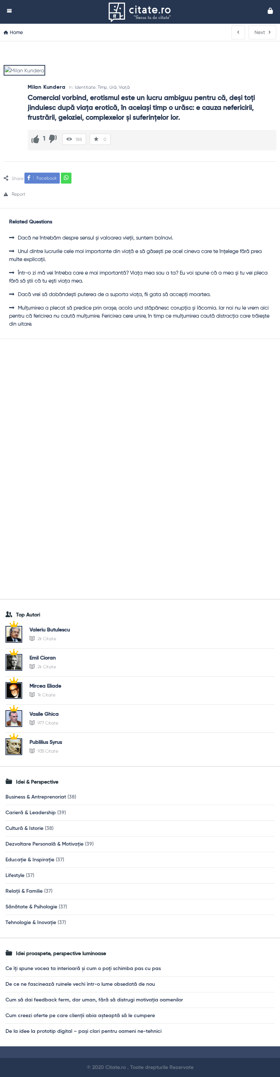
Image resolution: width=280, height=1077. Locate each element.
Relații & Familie (24, 891)
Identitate (85, 87)
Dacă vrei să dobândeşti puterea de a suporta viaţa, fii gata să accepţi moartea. (114, 294)
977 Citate (47, 723)
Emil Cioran (43, 658)
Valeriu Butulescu (50, 629)
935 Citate (47, 751)
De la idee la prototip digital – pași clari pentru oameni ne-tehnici (83, 1031)
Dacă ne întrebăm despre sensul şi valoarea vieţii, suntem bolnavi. (95, 238)
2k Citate (46, 638)
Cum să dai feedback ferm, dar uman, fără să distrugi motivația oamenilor (94, 1000)
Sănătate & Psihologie (31, 906)
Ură (113, 87)
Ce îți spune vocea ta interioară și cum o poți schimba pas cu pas (83, 968)
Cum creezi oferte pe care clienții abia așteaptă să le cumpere (80, 1015)
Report (19, 194)
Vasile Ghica (44, 714)
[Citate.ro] (143, 12)
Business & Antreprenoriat (35, 797)
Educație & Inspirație (29, 859)
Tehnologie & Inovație (30, 922)
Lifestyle (14, 875)
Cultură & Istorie (24, 828)
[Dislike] (53, 139)
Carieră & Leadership (30, 812)
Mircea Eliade (45, 686)
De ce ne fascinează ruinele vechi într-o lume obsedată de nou (80, 984)
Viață (124, 87)
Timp (102, 87)
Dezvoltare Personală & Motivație (44, 844)
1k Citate (45, 694)
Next (259, 32)
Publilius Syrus (46, 742)
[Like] (35, 139)
